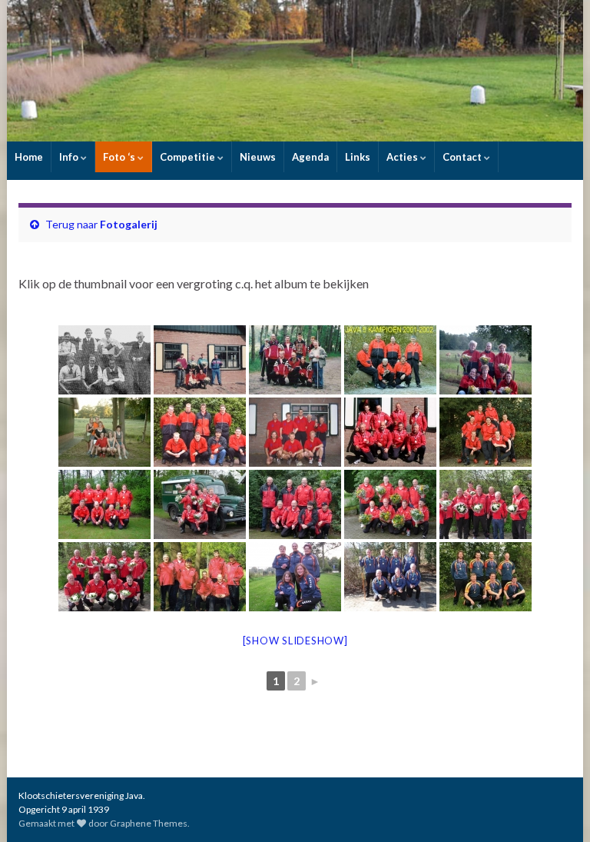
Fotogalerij (128, 224)
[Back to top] (555, 807)
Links (357, 157)
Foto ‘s (120, 157)
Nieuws (258, 157)
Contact (463, 157)
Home (29, 157)
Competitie (188, 157)
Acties (403, 157)
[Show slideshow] (295, 640)
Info (70, 157)
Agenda (310, 157)
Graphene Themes (148, 823)
